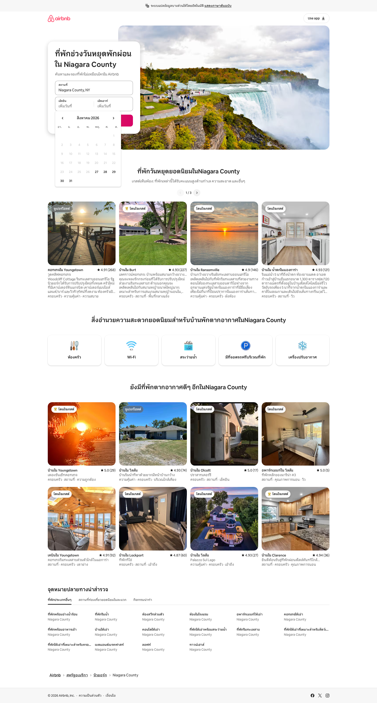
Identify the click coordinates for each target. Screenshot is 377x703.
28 (105, 172)
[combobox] (94, 90)
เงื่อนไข (111, 695)
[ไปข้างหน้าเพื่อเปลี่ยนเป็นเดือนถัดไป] (113, 118)
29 (114, 172)
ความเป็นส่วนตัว (90, 695)
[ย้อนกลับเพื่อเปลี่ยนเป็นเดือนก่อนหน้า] (62, 118)
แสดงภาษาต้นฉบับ (218, 6)
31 (70, 181)
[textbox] (74, 106)
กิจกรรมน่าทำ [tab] (142, 600)
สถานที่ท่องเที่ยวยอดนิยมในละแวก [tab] (102, 600)
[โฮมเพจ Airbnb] (59, 18)
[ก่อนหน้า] (180, 192)
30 (62, 181)
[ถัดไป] (196, 192)
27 (96, 172)
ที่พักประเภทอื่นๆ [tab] (60, 600)
